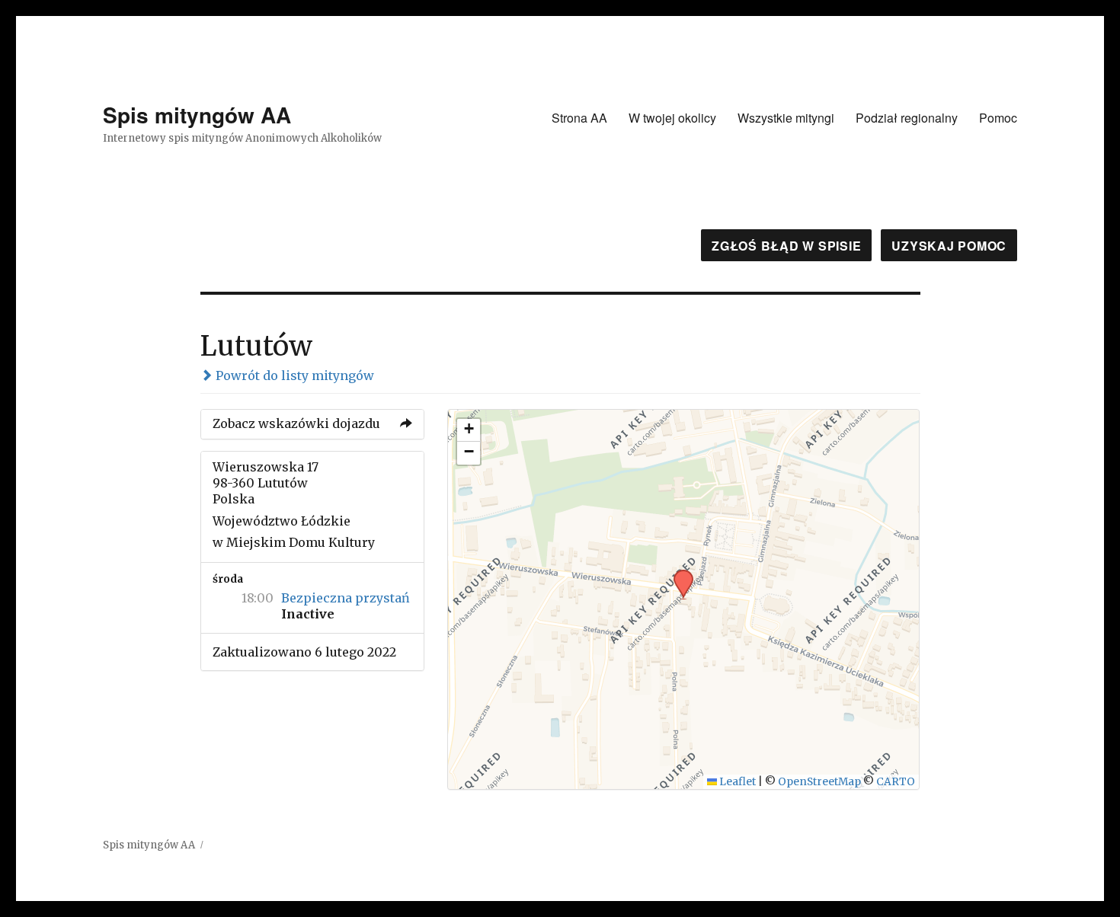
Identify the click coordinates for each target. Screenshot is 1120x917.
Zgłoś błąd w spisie (786, 245)
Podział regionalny (907, 117)
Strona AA (579, 117)
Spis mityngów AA (197, 114)
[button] (678, 574)
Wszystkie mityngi (786, 117)
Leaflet (736, 781)
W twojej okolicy (672, 117)
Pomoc (998, 117)
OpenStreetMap (819, 781)
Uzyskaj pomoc (948, 245)
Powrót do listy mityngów (293, 375)
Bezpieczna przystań (345, 597)
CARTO (895, 781)
